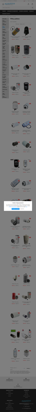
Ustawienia (22, 208)
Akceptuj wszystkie (15, 208)
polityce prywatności (12, 206)
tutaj (26, 206)
